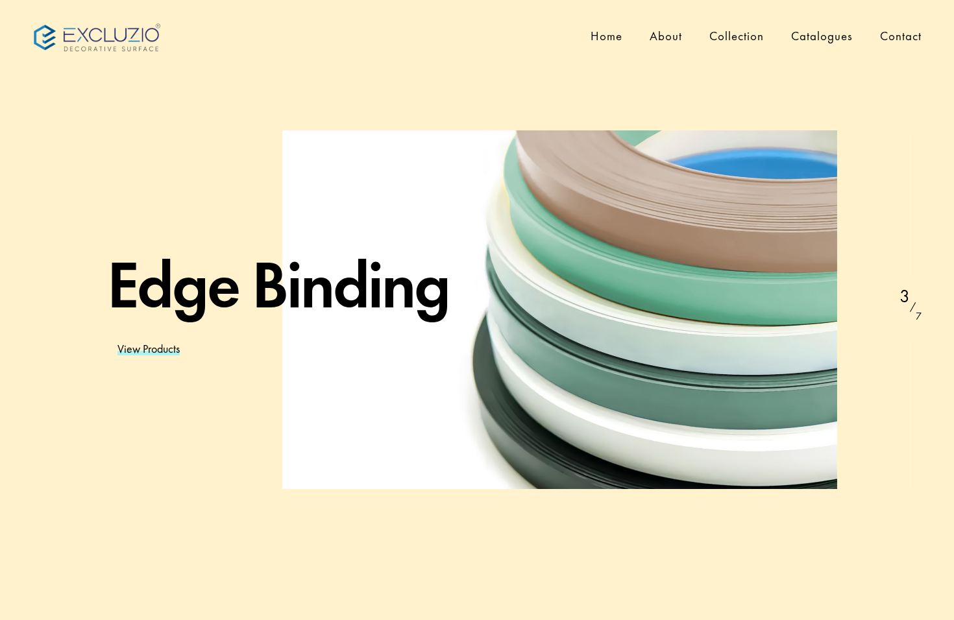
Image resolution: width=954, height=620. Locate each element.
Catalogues (822, 36)
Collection (736, 36)
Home (606, 36)
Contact (901, 36)
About (666, 36)
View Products (148, 348)
